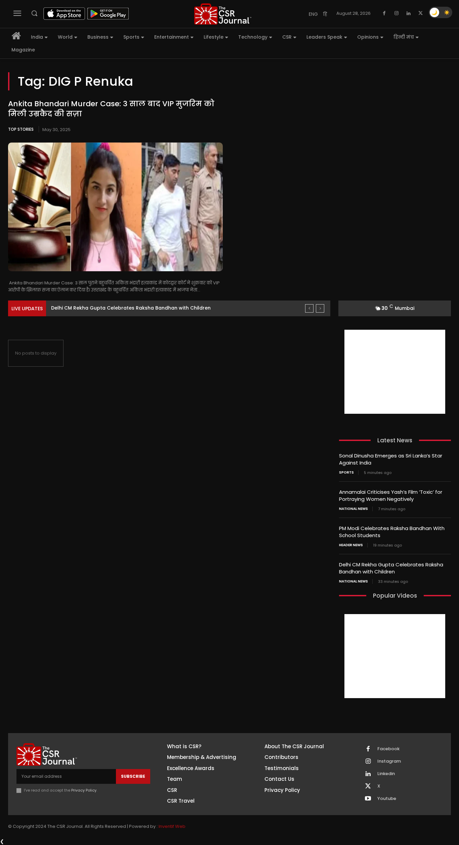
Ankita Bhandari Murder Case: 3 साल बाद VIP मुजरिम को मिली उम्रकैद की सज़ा (111, 108)
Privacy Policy (83, 790)
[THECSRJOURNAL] (223, 14)
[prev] (309, 308)
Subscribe (133, 776)
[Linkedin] (408, 13)
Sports (346, 472)
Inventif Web (172, 826)
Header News (351, 545)
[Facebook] (384, 13)
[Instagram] (396, 13)
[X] (420, 13)
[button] (34, 13)
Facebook (388, 749)
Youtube (386, 799)
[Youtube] (368, 799)
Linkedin (386, 774)
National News (353, 509)
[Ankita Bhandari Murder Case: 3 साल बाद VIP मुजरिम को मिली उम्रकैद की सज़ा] (115, 207)
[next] (320, 308)
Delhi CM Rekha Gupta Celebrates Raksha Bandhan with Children (131, 308)
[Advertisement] (394, 372)
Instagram (389, 761)
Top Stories (21, 129)
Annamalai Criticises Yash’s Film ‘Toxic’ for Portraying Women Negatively (390, 495)
